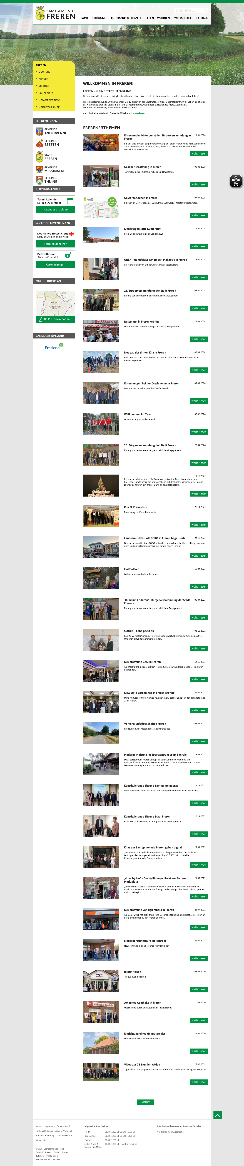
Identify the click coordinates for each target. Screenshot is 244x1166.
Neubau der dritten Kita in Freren (145, 352)
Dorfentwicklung (49, 106)
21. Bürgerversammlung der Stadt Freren (150, 290)
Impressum (50, 1126)
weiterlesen (198, 153)
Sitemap (49, 1131)
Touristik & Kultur (64, 1135)
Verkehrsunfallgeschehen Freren (145, 723)
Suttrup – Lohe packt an (139, 630)
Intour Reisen (132, 971)
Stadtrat (44, 85)
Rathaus (202, 17)
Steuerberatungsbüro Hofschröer (145, 940)
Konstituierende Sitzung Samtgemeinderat (151, 785)
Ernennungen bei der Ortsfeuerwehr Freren (151, 383)
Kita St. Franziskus (135, 507)
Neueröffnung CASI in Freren (142, 661)
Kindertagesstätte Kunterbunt (142, 228)
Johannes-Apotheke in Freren (142, 1002)
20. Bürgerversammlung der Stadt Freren (150, 445)
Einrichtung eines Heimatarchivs (144, 1033)
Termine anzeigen (55, 243)
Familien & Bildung (45, 1135)
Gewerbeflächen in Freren (141, 197)
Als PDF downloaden (56, 319)
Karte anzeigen (55, 264)
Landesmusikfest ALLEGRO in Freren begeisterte (155, 538)
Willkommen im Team (138, 414)
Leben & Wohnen (158, 17)
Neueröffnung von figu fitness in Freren (149, 909)
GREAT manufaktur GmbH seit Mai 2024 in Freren (155, 259)
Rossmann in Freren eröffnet (142, 321)
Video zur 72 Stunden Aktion (142, 1064)
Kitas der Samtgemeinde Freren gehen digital (153, 847)
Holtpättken (131, 569)
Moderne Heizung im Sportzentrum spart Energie (155, 754)
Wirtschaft (182, 17)
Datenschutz (63, 1126)
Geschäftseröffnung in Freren (142, 166)
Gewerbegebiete (49, 99)
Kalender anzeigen (56, 209)
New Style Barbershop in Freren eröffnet (149, 692)
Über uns (44, 71)
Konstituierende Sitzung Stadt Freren (147, 816)
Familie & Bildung (93, 17)
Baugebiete (46, 92)
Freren (41, 65)
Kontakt (43, 78)
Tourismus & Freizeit (126, 17)
